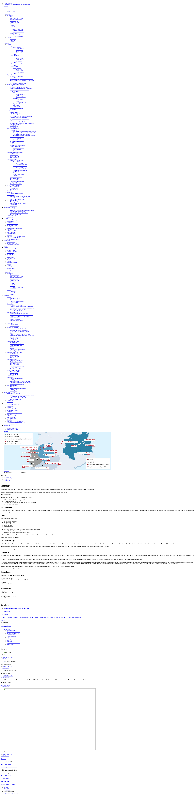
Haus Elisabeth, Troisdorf (16, 184)
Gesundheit (9, 235)
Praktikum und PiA (11, 231)
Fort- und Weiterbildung (12, 224)
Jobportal (3, 620)
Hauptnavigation (8, 3)
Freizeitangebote (17, 150)
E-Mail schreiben (5, 668)
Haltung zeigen (4, 614)
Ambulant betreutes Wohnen (17, 137)
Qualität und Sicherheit (12, 243)
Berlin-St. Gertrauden (12, 251)
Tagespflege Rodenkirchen (16, 193)
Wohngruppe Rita (14, 188)
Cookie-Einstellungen (9, 791)
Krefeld (8, 260)
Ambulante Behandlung (12, 86)
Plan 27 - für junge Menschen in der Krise (20, 121)
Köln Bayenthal (17, 92)
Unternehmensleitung (15, 16)
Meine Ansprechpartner (21, 164)
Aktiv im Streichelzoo (18, 30)
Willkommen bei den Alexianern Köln (16, 237)
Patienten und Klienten (9, 207)
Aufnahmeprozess (5, 778)
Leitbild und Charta (14, 22)
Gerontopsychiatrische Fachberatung (18, 117)
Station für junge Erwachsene (17, 63)
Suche (5, 246)
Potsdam (9, 264)
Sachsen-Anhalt (10, 268)
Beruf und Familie (11, 233)
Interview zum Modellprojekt (17, 199)
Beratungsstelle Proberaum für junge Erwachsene (22, 123)
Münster (9, 261)
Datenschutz (7, 790)
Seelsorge (12, 25)
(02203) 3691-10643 (8, 676)
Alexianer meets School (18, 32)
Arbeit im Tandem (14, 156)
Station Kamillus (20, 70)
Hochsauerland (10, 257)
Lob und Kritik (5, 781)
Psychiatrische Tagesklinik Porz (17, 76)
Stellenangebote (10, 221)
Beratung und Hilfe (11, 215)
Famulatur (9, 229)
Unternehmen (7, 14)
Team (14, 54)
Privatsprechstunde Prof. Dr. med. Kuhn (19, 90)
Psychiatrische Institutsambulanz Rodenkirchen (21, 88)
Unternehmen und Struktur (16, 18)
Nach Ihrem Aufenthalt (15, 214)
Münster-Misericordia (12, 262)
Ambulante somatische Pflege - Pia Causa (20, 196)
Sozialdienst (13, 127)
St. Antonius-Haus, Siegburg (17, 181)
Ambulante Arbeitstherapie (16, 108)
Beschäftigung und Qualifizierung (15, 152)
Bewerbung (9, 222)
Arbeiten (12, 144)
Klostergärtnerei (14, 204)
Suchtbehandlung (14, 66)
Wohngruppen (13, 130)
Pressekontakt (13, 39)
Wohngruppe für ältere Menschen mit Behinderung (25, 132)
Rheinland (9, 266)
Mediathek (12, 40)
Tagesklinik (19, 61)
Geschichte (12, 26)
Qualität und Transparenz (16, 19)
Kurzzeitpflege (10, 190)
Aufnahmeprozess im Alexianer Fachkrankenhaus (22, 210)
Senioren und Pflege (12, 159)
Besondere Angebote (12, 200)
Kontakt (3, 759)
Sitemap (6, 787)
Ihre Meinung (10, 217)
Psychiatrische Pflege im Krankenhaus (16, 84)
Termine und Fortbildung (13, 244)
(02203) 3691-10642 (8, 666)
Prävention (12, 28)
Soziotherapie (13, 109)
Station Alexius (19, 69)
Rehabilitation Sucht (12, 110)
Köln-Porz (15, 98)
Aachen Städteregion (12, 248)
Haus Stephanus (14, 189)
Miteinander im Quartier (18, 174)
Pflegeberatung (16, 171)
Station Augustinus (20, 52)
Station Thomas (20, 48)
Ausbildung (9, 226)
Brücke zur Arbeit (14, 155)
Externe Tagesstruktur (15, 146)
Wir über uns (10, 15)
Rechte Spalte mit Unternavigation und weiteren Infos (17, 4)
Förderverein (16, 173)
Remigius (9, 265)
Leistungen (6, 43)
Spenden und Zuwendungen (17, 29)
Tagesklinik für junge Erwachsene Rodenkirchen (21, 79)
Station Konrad (19, 58)
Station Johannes (20, 72)
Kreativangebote (17, 149)
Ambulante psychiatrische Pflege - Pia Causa (20, 197)
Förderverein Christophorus (19, 34)
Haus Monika (16, 105)
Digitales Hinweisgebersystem (11, 793)
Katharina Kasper (11, 255)
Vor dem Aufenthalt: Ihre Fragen (17, 211)
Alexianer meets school (15, 124)
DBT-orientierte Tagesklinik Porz (18, 83)
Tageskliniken (10, 74)
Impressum (6, 788)
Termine (12, 41)
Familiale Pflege (14, 126)
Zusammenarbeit (11, 242)
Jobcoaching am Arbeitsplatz (17, 141)
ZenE (11, 120)
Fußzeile (6, 6)
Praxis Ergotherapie (14, 91)
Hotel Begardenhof (14, 157)
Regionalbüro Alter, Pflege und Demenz (19, 119)
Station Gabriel (19, 51)
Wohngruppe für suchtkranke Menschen (22, 134)
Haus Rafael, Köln (14, 179)
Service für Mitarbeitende (13, 239)
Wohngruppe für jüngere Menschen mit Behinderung (25, 131)
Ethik (11, 23)
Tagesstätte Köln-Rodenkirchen (17, 145)
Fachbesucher (7, 240)
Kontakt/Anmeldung (15, 113)
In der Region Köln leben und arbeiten (16, 236)
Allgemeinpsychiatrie (15, 45)
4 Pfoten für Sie (13, 206)
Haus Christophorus (14, 186)
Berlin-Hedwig (10, 253)
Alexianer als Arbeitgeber (13, 219)
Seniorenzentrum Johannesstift (17, 160)
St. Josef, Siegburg (14, 182)
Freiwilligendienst (11, 232)
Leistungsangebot (17, 47)
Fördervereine (13, 33)
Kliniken (9, 44)
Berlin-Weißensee (11, 254)
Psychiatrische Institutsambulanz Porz (19, 87)
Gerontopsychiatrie (14, 55)
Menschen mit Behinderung (13, 128)
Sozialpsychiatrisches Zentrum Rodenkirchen (21, 116)
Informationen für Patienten (13, 208)
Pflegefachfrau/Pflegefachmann (14, 228)
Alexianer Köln (7, 270)
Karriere (15, 175)
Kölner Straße (16, 106)
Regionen (6, 247)
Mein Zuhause (19, 163)
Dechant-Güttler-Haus (18, 161)
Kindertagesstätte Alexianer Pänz (18, 203)
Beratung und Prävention (13, 115)
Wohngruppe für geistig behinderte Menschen (24, 135)
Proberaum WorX (14, 153)
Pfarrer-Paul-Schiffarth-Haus (20, 166)
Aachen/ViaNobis (11, 250)
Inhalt (5, 2)
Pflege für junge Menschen (13, 185)
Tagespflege (10, 192)
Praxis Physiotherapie (15, 103)
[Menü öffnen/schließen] (3, 10)
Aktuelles (9, 37)
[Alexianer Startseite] (11, 11)
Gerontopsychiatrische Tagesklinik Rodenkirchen (22, 80)
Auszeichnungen (14, 21)
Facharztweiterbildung (12, 225)
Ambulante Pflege (11, 195)
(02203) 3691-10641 (8, 754)
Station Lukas (19, 50)
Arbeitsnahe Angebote (18, 148)
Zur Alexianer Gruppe (8, 784)
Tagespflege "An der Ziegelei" (20, 170)
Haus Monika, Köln (14, 178)
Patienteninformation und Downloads (19, 213)
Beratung (12, 142)
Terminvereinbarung (21, 97)
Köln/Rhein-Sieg (11, 258)
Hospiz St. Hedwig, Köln (16, 177)
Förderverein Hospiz (18, 36)
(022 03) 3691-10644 (8, 657)
